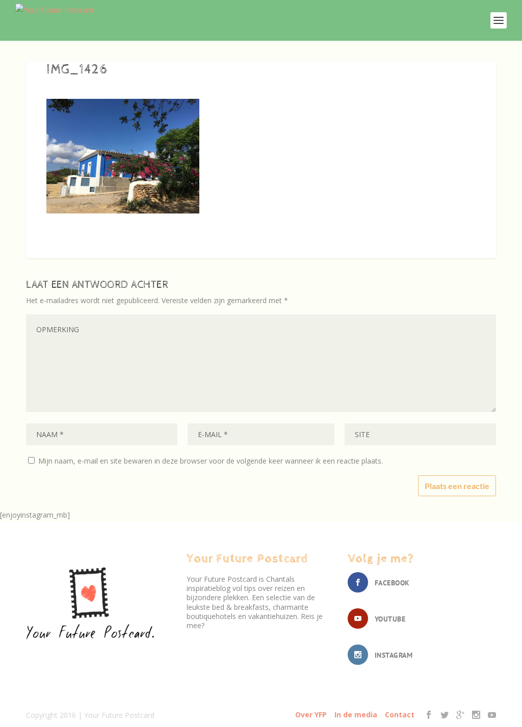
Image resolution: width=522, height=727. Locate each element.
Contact (399, 714)
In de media (355, 714)
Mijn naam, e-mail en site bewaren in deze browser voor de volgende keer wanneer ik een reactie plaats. (210, 461)
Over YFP (311, 714)
